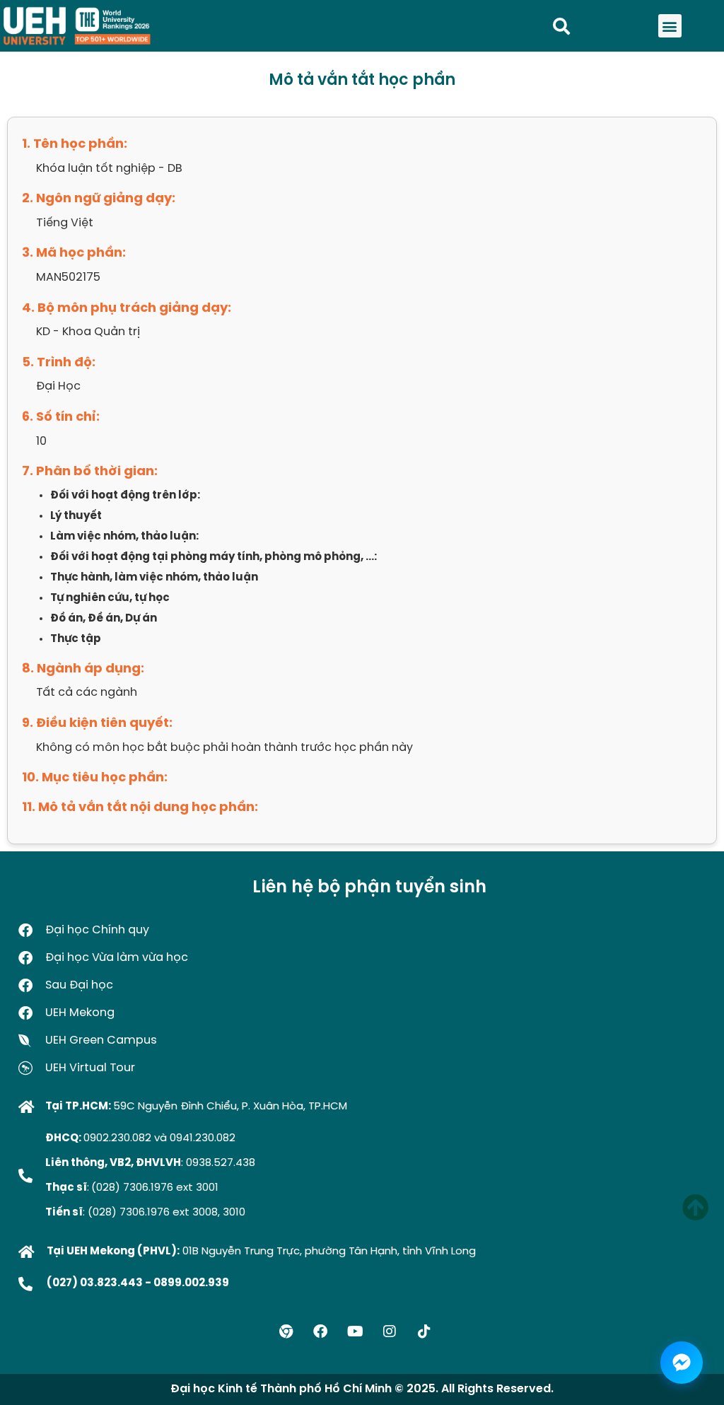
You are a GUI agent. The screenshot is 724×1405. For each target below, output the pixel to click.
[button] (670, 25)
